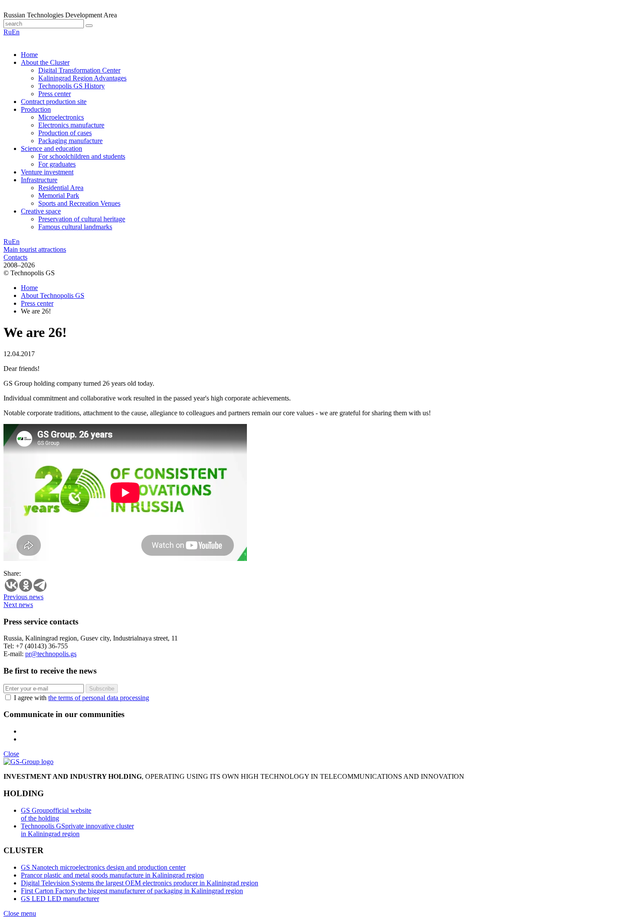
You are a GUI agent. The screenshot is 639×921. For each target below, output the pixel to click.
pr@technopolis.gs (51, 653)
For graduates (57, 164)
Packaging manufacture (70, 140)
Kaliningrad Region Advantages (82, 78)
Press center (54, 93)
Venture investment (47, 172)
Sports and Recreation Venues (79, 203)
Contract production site (54, 101)
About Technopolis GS (52, 295)
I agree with (81, 697)
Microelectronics (61, 117)
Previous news (23, 597)
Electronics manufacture (71, 125)
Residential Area (60, 187)
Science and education (51, 148)
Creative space (41, 211)
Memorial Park (58, 195)
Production (36, 109)
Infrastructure (39, 180)
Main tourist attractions (34, 249)
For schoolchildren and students (81, 156)
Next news (18, 604)
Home (29, 54)
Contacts (15, 257)
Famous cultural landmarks (75, 226)
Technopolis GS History (71, 86)
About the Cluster (45, 62)
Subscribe (101, 688)
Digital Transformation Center (79, 70)
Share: (12, 573)
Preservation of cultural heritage (81, 219)
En (16, 32)
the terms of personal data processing (98, 697)
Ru (7, 32)
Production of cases (65, 133)
